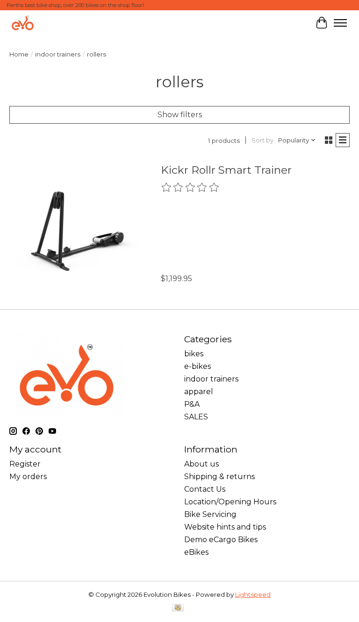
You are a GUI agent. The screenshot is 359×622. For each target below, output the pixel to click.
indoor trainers (57, 54)
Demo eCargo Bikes (221, 539)
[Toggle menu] (340, 23)
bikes (193, 353)
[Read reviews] (191, 187)
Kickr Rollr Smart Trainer (226, 170)
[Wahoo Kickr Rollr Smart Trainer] (77, 226)
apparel (198, 391)
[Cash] (178, 608)
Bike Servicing (210, 514)
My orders (28, 476)
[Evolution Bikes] (22, 22)
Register (25, 463)
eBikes (196, 552)
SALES (196, 416)
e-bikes (197, 366)
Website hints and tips (225, 527)
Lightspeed (253, 594)
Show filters (180, 114)
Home (19, 54)
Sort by (262, 140)
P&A (192, 404)
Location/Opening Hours (230, 501)
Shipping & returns (219, 476)
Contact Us (204, 489)
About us (201, 463)
